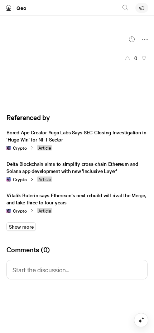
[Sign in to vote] (127, 57)
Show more (21, 226)
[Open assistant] (141, 320)
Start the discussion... (41, 269)
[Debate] (141, 8)
